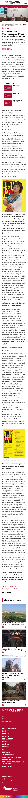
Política (5, 744)
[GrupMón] (14, 796)
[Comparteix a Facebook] (5, 592)
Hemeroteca (7, 766)
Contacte (5, 719)
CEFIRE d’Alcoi (15, 78)
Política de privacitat (8, 721)
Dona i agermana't (9, 728)
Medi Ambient (7, 739)
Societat (5, 747)
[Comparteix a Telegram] (10, 592)
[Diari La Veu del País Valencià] (10, 4)
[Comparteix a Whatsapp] (8, 592)
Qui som (4, 716)
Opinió (5, 742)
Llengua (7, 28)
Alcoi (4, 586)
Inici (4, 731)
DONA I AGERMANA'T (17, 7)
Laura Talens (6, 48)
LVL (3, 749)
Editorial (6, 752)
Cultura (5, 734)
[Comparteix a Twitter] (3, 592)
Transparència (8, 755)
